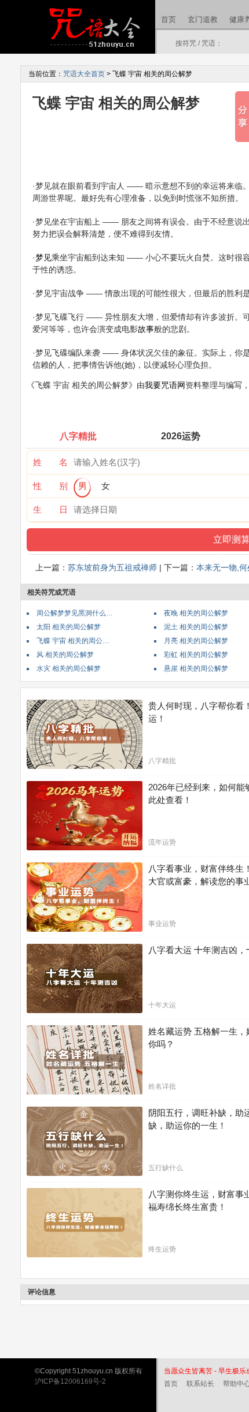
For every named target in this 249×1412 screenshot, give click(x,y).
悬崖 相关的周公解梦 (196, 668)
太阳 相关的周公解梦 (68, 627)
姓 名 (50, 462)
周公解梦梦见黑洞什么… (74, 613)
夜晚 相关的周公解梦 (196, 613)
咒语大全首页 (84, 74)
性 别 (50, 486)
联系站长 (200, 1384)
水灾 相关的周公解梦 (68, 668)
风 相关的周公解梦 (65, 655)
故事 (146, 329)
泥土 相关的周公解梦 (196, 627)
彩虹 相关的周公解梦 (196, 655)
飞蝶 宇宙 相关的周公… (72, 641)
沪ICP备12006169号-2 (70, 1381)
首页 (168, 19)
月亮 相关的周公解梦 (196, 641)
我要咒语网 (165, 385)
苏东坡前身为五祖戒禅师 (112, 567)
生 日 (50, 509)
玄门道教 (203, 19)
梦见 (43, 257)
